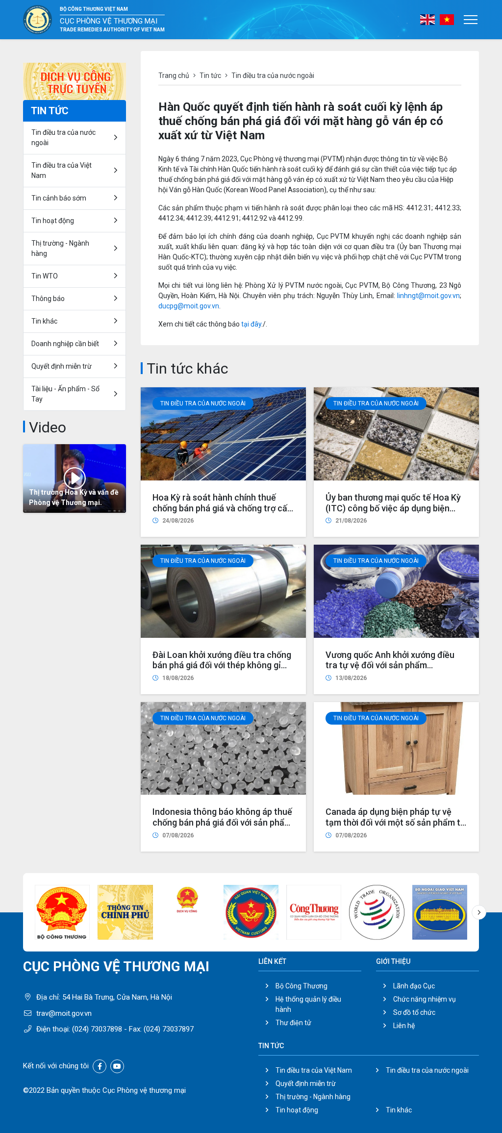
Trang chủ (173, 75)
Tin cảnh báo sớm (58, 198)
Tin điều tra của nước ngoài (203, 403)
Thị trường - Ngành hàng (60, 248)
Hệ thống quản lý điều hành (308, 1004)
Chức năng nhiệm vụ (424, 999)
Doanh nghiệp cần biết (65, 344)
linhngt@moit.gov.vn (428, 296)
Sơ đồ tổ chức (414, 1012)
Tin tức (210, 75)
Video (47, 427)
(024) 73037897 (169, 1029)
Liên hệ (404, 1026)
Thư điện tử (293, 1023)
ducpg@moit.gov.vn (188, 306)
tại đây (251, 324)
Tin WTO (44, 276)
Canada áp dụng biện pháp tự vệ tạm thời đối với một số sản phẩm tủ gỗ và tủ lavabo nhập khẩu (395, 822)
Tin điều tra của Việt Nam (61, 170)
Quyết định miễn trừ (61, 366)
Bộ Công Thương (301, 986)
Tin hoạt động (297, 1110)
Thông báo (48, 298)
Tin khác (44, 321)
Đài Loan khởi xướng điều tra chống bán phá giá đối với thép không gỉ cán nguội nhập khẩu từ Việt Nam (221, 665)
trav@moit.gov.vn (64, 1013)
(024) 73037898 (97, 1029)
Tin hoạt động (52, 221)
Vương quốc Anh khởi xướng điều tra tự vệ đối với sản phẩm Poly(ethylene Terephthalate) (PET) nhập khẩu (396, 671)
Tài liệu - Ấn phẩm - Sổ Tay (65, 394)
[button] (479, 912)
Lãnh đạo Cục (414, 986)
